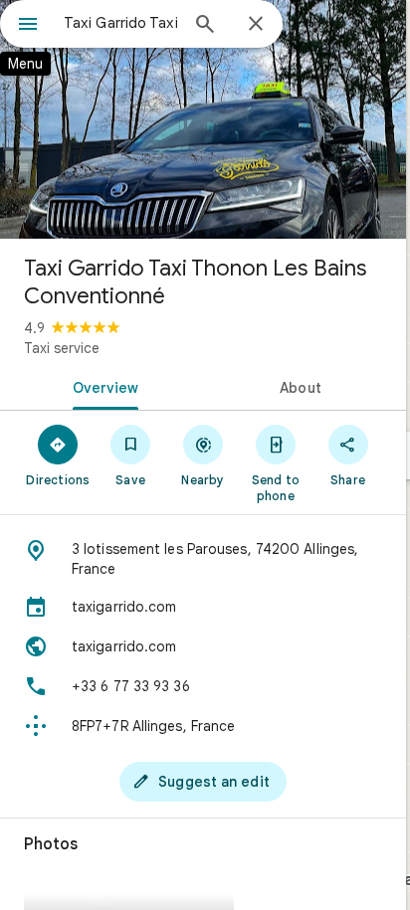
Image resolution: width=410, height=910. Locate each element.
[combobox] (120, 23)
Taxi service (62, 348)
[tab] (101, 386)
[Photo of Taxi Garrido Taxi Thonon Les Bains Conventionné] (203, 119)
